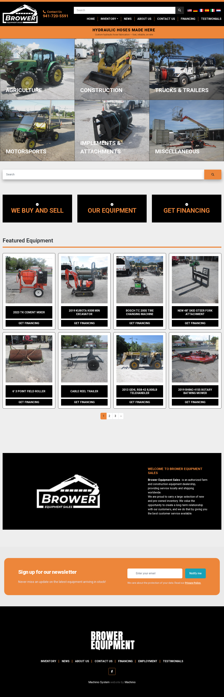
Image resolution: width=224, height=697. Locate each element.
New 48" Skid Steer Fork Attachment (195, 312)
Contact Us (166, 18)
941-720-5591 (55, 16)
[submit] (179, 10)
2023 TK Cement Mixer (29, 312)
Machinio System (99, 682)
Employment (147, 661)
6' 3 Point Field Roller (28, 391)
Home (91, 18)
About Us (144, 18)
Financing (188, 18)
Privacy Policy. (193, 582)
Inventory (108, 18)
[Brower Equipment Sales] (112, 640)
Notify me (195, 573)
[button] (109, 19)
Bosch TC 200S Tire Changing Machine (140, 312)
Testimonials (211, 18)
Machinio (130, 682)
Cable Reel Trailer (84, 391)
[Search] (212, 174)
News (128, 18)
